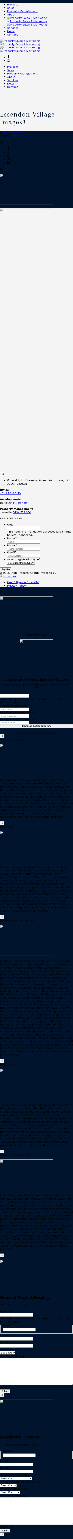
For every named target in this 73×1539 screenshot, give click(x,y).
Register (5, 569)
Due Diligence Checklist (23, 582)
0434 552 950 (22, 512)
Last (39, 1329)
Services (12, 28)
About (11, 14)
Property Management (22, 11)
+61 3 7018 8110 (10, 493)
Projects (12, 4)
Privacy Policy (16, 585)
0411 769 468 (18, 502)
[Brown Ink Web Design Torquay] (8, 576)
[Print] (1, 169)
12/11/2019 (18, 135)
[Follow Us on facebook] (1, 474)
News (11, 31)
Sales (10, 8)
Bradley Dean (13, 132)
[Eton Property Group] (27, 21)
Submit (5, 1391)
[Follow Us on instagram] (3, 474)
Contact (12, 34)
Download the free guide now (36, 726)
